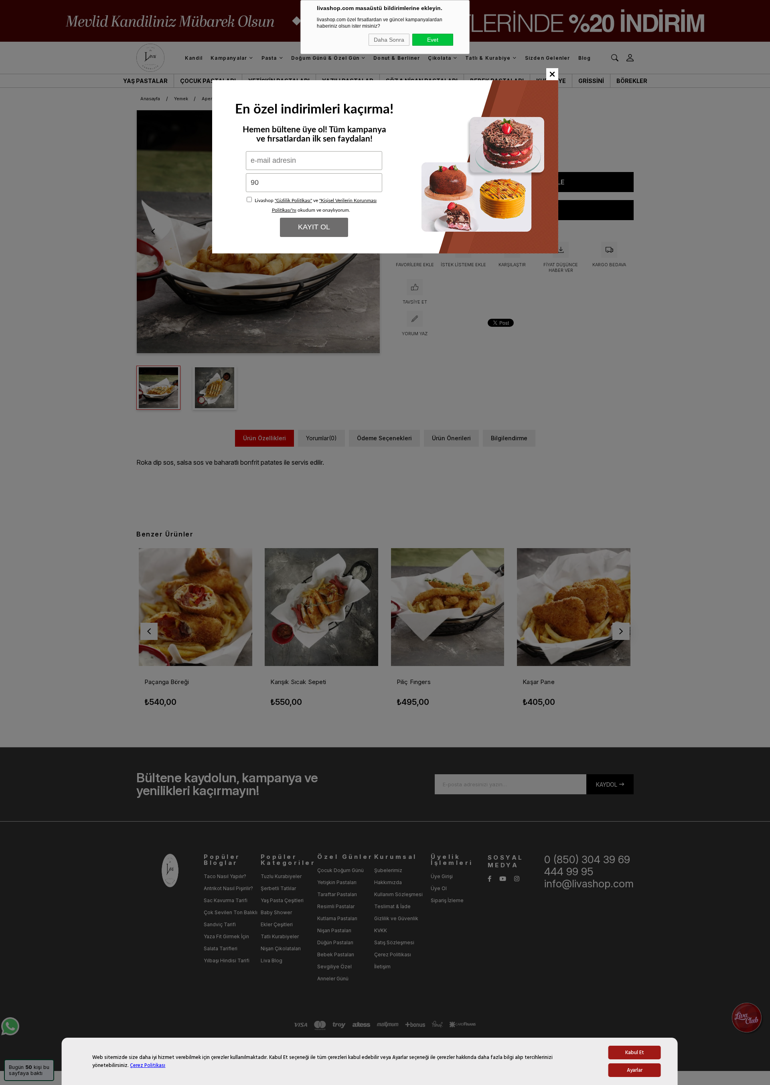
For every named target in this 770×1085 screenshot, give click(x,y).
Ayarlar (634, 1070)
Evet (432, 39)
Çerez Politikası (147, 1065)
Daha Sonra (389, 39)
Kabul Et (634, 1053)
